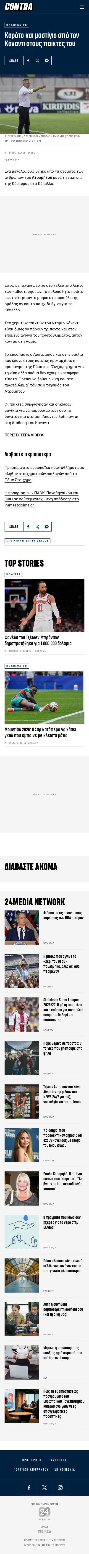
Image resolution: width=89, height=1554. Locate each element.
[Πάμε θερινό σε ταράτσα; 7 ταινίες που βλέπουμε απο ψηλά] (22, 1058)
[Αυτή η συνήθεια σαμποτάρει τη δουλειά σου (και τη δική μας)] (22, 1319)
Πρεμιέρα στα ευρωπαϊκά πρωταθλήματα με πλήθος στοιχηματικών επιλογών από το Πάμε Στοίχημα (44, 473)
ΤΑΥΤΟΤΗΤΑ (57, 1460)
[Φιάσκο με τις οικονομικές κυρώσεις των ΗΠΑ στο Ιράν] (22, 927)
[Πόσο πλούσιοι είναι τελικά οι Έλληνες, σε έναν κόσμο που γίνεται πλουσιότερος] (22, 1275)
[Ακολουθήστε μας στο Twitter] (44, 1487)
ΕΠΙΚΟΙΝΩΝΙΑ (65, 1469)
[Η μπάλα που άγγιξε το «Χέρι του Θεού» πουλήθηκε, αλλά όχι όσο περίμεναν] (22, 971)
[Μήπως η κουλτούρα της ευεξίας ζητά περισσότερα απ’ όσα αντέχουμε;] (22, 1362)
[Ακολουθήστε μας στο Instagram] (60, 1487)
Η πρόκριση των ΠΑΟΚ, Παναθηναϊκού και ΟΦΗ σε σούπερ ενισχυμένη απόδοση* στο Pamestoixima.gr (42, 499)
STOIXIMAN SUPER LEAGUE (27, 540)
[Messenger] (47, 60)
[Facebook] (28, 60)
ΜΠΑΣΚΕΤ (13, 574)
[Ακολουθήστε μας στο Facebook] (29, 1487)
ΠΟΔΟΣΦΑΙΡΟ (16, 666)
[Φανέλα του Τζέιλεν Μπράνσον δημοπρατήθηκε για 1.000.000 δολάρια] (44, 605)
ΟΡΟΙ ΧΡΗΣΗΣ (32, 1460)
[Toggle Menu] (82, 6)
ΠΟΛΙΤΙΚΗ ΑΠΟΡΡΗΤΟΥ (31, 1469)
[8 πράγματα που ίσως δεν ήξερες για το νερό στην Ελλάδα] (22, 1232)
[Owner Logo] (45, 1513)
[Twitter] (37, 60)
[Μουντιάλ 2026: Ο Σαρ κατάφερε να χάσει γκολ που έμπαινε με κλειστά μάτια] (44, 697)
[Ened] (44, 1531)
